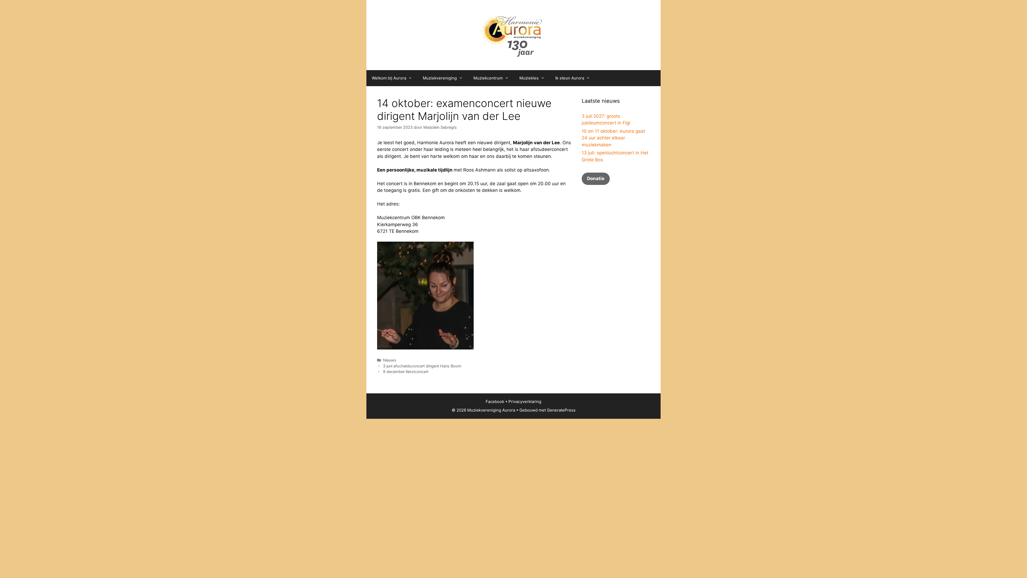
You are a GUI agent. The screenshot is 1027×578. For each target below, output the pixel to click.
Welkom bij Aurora (389, 78)
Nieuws (389, 360)
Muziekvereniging (440, 78)
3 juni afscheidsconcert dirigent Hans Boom (422, 366)
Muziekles (529, 78)
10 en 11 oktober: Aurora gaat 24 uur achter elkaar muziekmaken (613, 137)
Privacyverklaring (524, 401)
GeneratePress (561, 410)
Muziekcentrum (488, 78)
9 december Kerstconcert (405, 371)
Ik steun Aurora (569, 78)
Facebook (495, 401)
